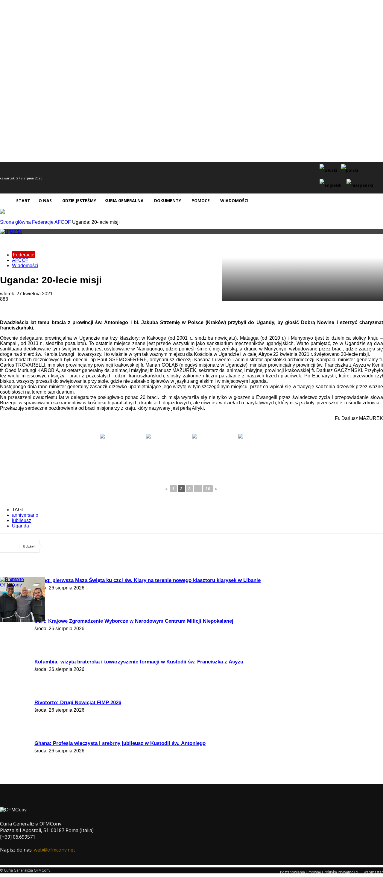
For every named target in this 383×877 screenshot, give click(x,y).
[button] (376, 200)
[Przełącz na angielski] (331, 185)
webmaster (373, 872)
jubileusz (21, 520)
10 (208, 488)
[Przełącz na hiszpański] (360, 185)
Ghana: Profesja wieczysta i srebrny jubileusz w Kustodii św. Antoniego (120, 743)
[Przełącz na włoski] (329, 170)
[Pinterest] (99, 546)
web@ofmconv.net (54, 849)
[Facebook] (56, 546)
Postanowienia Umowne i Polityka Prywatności (319, 872)
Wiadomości (25, 265)
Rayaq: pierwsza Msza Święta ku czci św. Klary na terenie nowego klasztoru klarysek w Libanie (147, 580)
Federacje (43, 222)
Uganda (20, 525)
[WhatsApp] (120, 546)
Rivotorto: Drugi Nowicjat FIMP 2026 (77, 702)
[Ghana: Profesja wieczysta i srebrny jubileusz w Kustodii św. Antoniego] (15, 584)
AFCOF (62, 222)
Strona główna (15, 222)
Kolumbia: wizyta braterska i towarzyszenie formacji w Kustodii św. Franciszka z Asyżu (138, 662)
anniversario (25, 515)
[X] (77, 546)
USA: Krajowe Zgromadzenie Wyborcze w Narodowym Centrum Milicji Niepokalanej (133, 621)
